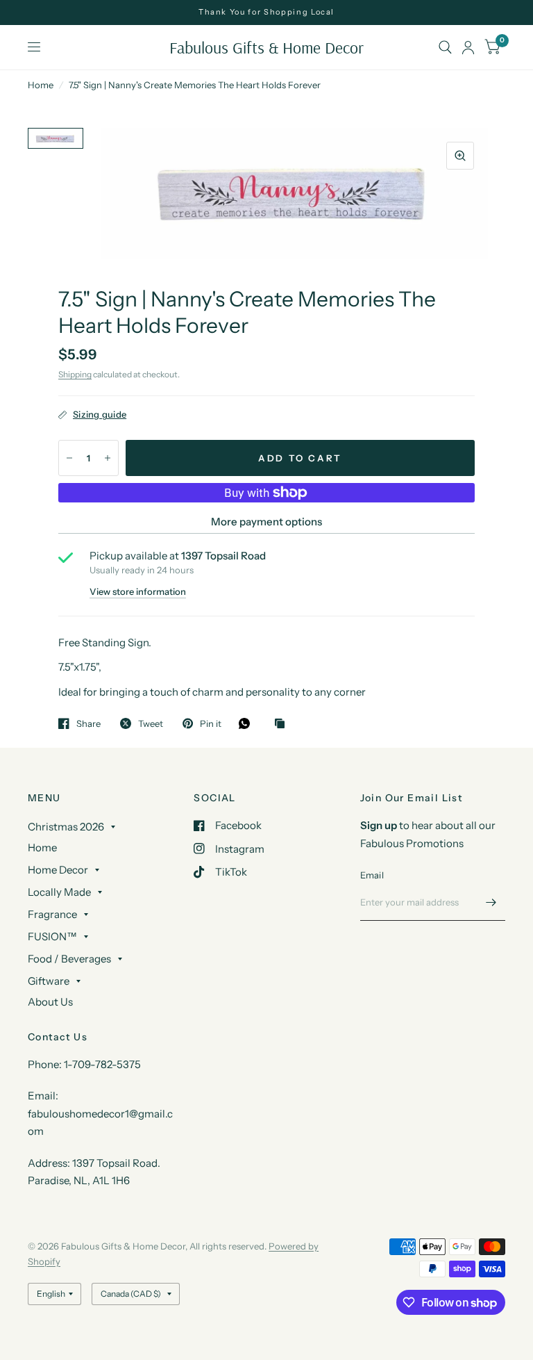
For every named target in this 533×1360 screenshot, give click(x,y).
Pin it (210, 723)
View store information (138, 591)
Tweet (150, 723)
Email (372, 874)
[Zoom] (460, 156)
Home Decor (58, 869)
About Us (50, 1001)
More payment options (266, 521)
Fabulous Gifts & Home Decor (266, 47)
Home (40, 84)
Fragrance (52, 914)
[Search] (445, 47)
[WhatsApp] (248, 723)
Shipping (75, 374)
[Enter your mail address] (491, 903)
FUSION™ (52, 936)
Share (88, 723)
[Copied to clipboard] (283, 724)
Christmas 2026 (66, 826)
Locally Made (59, 892)
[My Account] (468, 47)
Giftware (48, 981)
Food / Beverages (69, 958)
